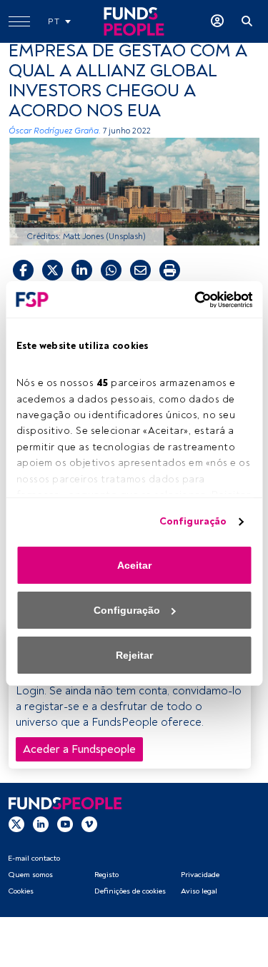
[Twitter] (16, 823)
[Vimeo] (89, 823)
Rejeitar (134, 655)
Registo (106, 874)
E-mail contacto (34, 858)
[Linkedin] (41, 823)
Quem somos (30, 874)
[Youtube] (65, 823)
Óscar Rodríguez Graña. (55, 131)
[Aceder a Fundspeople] (217, 21)
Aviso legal (199, 891)
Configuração (193, 521)
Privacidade (200, 874)
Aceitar (134, 565)
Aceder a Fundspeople (79, 749)
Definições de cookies (130, 891)
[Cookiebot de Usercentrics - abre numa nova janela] (191, 299)
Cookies (21, 891)
